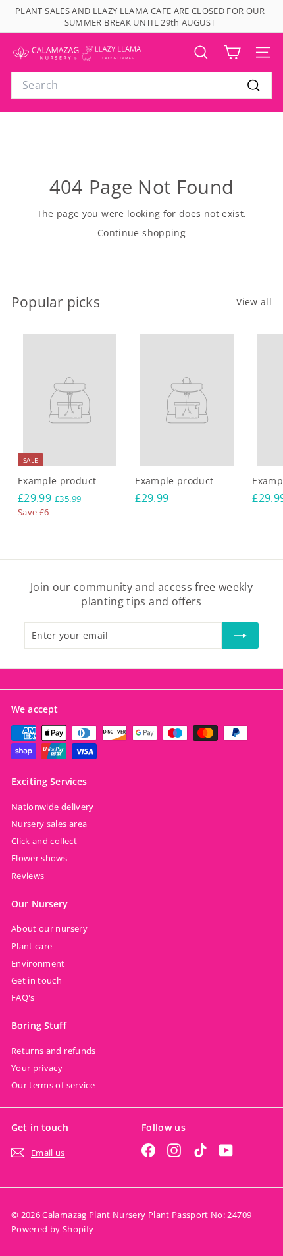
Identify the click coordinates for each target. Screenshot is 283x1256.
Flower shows (39, 858)
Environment (38, 963)
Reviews (27, 876)
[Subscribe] (240, 635)
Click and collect (44, 841)
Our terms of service (53, 1085)
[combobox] (141, 85)
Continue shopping (141, 232)
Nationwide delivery (52, 807)
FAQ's (23, 997)
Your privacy (37, 1068)
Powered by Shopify (52, 1229)
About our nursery (49, 928)
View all (254, 301)
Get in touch (36, 980)
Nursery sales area (49, 824)
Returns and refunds (53, 1051)
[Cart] (232, 52)
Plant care (32, 946)
